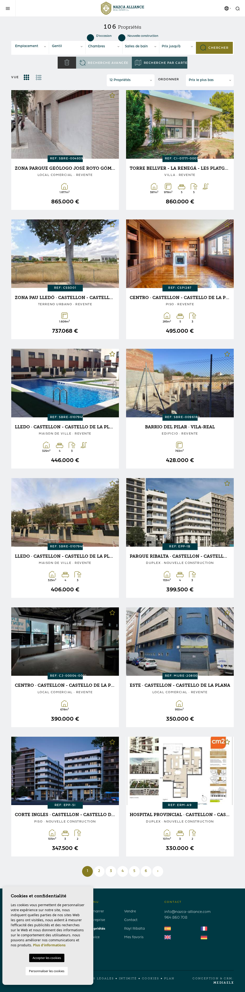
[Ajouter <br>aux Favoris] (112, 97)
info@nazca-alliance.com (187, 912)
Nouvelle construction (143, 36)
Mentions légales (94, 978)
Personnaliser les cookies (46, 971)
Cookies (150, 978)
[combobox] (30, 46)
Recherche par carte (165, 63)
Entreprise (96, 920)
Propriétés (96, 929)
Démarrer (96, 911)
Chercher (218, 47)
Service (94, 937)
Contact (131, 920)
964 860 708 (175, 918)
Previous (18, 124)
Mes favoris (134, 937)
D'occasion (103, 36)
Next (112, 124)
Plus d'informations (49, 945)
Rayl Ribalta (134, 929)
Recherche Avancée (107, 63)
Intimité (128, 978)
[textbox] (30, 46)
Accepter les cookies (47, 958)
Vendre (130, 911)
